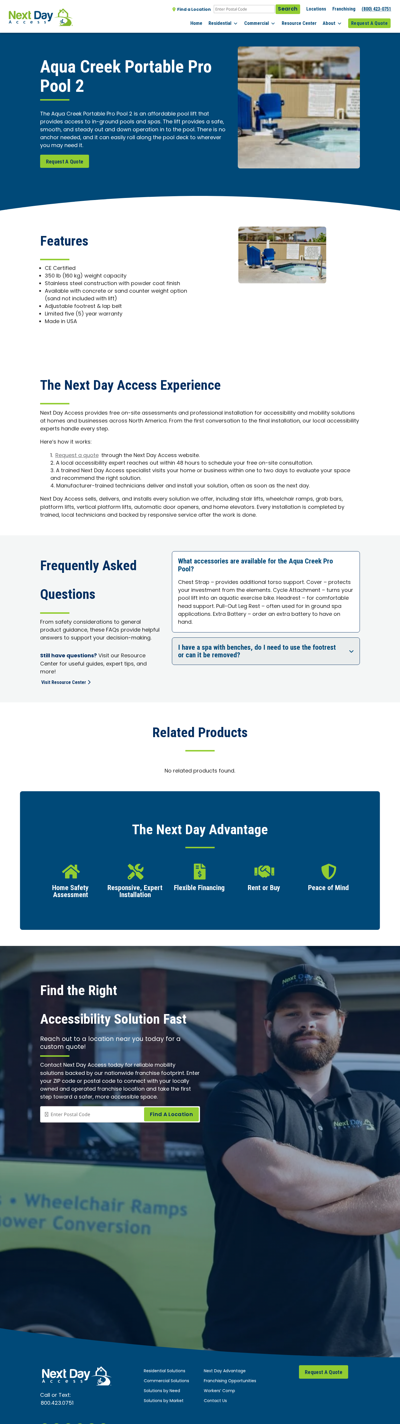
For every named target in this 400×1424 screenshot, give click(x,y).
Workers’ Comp (219, 1391)
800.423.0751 (57, 1403)
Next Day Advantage (225, 1371)
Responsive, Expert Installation (135, 891)
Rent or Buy (264, 888)
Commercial (256, 23)
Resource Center (299, 23)
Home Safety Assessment (70, 891)
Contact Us (215, 1401)
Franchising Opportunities (230, 1381)
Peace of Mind (328, 888)
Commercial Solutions (166, 1381)
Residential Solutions (164, 1371)
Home (196, 23)
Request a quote (77, 455)
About (329, 23)
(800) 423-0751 (376, 9)
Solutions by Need (162, 1391)
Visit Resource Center (63, 682)
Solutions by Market (164, 1401)
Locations (316, 9)
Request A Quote (369, 23)
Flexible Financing (199, 888)
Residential (219, 23)
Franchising (343, 9)
